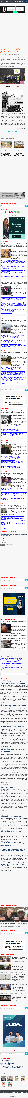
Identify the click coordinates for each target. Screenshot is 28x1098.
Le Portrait (4, 435)
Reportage (4, 290)
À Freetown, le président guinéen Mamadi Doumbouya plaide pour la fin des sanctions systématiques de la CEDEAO (11, 342)
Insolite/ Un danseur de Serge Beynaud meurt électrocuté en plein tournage (12, 480)
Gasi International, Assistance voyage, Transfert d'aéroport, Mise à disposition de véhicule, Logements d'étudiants (12, 603)
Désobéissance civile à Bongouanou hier (12, 431)
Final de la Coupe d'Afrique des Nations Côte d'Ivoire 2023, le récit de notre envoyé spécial (19, 153)
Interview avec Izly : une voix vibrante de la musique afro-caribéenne (12, 247)
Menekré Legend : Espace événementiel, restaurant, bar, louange (11, 607)
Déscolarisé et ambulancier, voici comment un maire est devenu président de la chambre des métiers (14, 455)
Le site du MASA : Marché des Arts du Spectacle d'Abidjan (11, 611)
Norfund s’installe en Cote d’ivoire (10, 393)
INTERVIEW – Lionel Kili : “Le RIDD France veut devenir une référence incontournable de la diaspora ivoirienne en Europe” (13, 244)
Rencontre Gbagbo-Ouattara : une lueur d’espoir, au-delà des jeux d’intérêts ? (13, 400)
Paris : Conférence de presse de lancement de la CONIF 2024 (18, 930)
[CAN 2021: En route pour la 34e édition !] (12, 68)
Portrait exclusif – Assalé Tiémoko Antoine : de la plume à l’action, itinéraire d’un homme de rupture (14, 438)
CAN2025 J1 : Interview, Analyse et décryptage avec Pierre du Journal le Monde (13, 867)
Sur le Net (4, 404)
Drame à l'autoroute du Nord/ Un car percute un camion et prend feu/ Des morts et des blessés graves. (18, 901)
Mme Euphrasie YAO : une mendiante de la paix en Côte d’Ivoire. (13, 457)
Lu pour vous (5, 372)
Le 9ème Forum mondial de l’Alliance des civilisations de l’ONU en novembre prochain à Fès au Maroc (13, 391)
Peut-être (4, 506)
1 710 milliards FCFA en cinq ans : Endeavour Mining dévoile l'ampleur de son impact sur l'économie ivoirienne (13, 356)
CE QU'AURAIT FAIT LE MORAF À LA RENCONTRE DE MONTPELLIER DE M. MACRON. (14, 395)
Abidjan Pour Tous (14, 2)
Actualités (4, 324)
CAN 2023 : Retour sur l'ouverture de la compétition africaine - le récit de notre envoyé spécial (6, 153)
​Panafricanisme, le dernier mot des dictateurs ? (13, 425)
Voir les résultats (9, 508)
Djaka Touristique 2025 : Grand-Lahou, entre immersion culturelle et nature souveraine (12, 312)
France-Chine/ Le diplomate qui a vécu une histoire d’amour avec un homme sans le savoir (13, 376)
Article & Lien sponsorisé (9, 562)
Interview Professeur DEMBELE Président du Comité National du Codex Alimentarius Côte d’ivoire (13, 249)
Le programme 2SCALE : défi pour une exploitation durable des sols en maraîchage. (13, 319)
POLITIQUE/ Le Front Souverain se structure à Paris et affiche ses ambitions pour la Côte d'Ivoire (13, 345)
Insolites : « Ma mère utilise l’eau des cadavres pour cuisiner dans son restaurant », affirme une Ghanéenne (12, 491)
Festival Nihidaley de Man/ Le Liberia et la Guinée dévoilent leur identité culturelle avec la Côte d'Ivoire (18, 910)
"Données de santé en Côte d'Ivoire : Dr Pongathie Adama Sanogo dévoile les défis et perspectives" (13, 276)
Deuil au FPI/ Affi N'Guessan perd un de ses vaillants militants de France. (13, 407)
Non (3, 504)
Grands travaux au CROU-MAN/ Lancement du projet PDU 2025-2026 (13, 314)
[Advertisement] (14, 525)
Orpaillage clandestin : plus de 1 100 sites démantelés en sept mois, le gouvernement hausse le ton (14, 327)
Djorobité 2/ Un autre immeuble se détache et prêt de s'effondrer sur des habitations (13, 469)
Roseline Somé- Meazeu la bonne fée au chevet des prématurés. (13, 452)
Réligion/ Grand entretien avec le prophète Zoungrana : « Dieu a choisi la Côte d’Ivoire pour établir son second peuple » (14, 257)
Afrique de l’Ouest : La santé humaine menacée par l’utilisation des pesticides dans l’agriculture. (13, 317)
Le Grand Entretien (7, 253)
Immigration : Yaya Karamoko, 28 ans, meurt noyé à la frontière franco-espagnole (13, 423)
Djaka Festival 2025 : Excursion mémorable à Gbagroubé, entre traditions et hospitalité (12, 309)
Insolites (4, 467)
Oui (3, 502)
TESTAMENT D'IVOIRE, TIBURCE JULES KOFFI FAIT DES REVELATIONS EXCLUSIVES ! (13, 420)
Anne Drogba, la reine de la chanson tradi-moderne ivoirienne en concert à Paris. (13, 460)
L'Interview (4, 215)
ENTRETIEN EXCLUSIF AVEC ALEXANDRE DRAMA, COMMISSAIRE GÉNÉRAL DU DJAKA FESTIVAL (13, 240)
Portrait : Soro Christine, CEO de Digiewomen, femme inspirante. (12, 462)
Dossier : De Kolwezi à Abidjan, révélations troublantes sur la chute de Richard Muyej (12, 397)
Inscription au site (14, 998)
